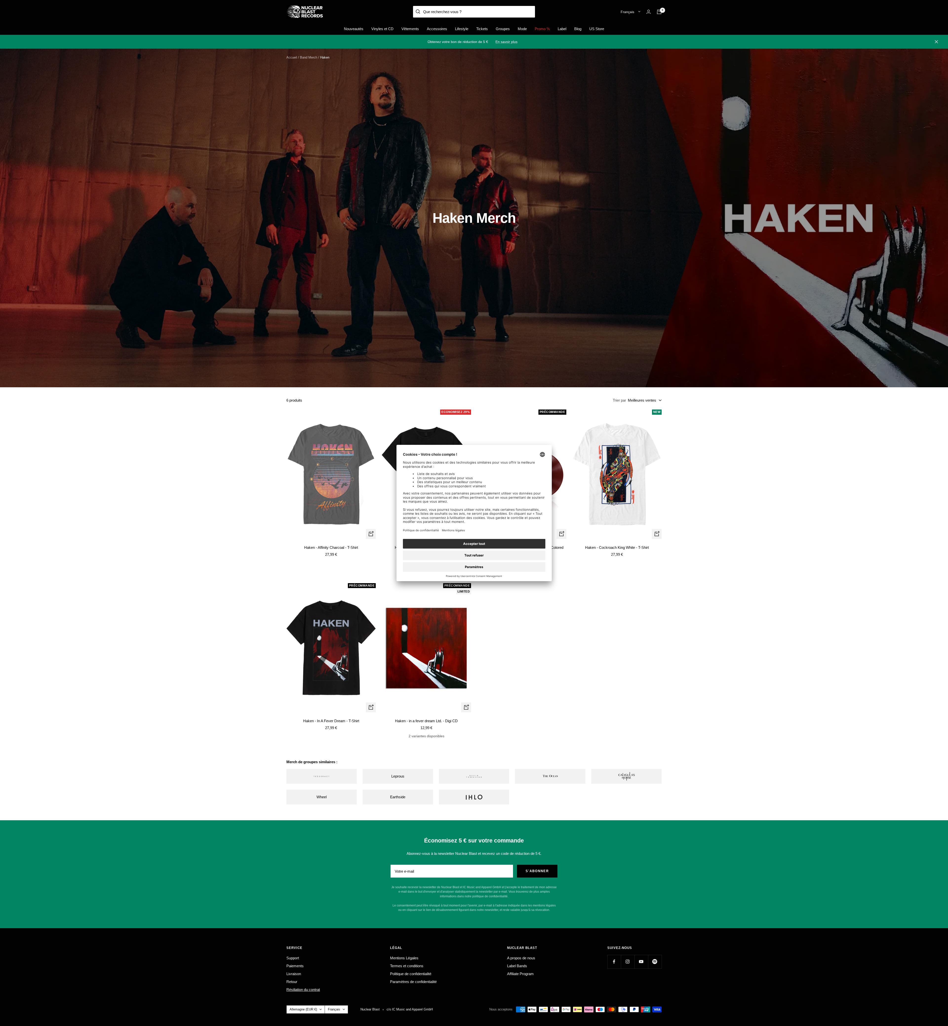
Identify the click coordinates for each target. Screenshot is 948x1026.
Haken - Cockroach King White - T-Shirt (617, 547)
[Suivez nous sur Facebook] (614, 961)
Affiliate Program (520, 974)
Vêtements (410, 29)
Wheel (321, 797)
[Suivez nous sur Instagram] (627, 961)
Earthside (397, 797)
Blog (577, 29)
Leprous (397, 776)
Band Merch (308, 57)
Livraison (293, 974)
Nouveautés (353, 29)
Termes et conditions (406, 966)
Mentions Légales (404, 958)
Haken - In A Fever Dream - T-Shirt (331, 721)
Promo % (542, 29)
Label (562, 29)
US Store (596, 29)
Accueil (291, 57)
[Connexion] (648, 12)
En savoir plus (506, 42)
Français (627, 12)
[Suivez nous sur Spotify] (655, 961)
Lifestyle (461, 29)
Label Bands (517, 966)
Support (292, 958)
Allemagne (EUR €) (303, 1009)
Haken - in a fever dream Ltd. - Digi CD (426, 721)
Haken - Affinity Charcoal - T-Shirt (331, 547)
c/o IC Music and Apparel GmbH (410, 1009)
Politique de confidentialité (410, 974)
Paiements (295, 966)
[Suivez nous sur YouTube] (641, 961)
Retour (291, 982)
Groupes (503, 29)
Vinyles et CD (382, 29)
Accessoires (437, 29)
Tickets (482, 29)
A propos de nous (521, 958)
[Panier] (659, 12)
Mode (522, 29)
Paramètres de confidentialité (413, 982)
